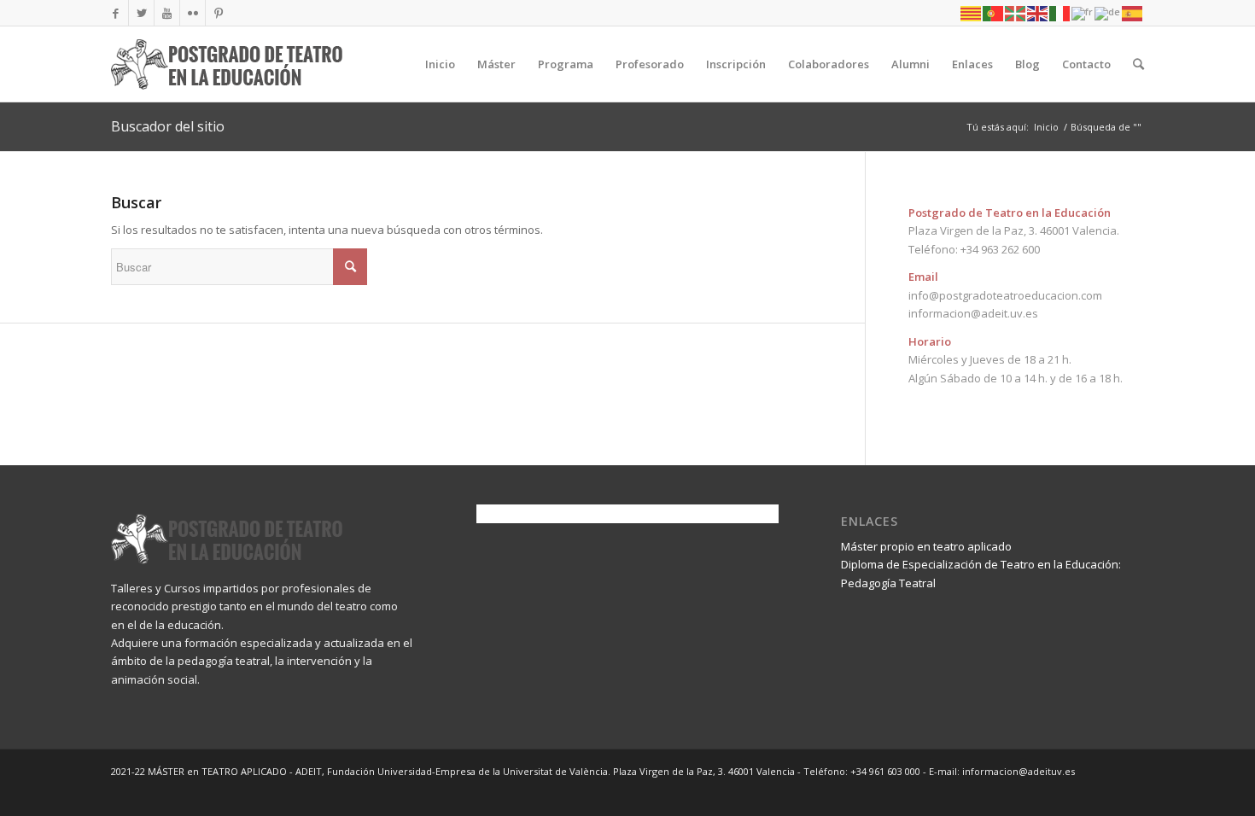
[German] (1108, 12)
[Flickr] (192, 13)
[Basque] (1016, 12)
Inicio (1046, 126)
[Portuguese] (994, 12)
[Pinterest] (218, 13)
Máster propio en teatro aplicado (926, 546)
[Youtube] (167, 13)
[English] (1038, 12)
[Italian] (1060, 12)
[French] (1082, 12)
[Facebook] (115, 13)
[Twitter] (141, 13)
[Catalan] (971, 12)
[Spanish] (1133, 12)
